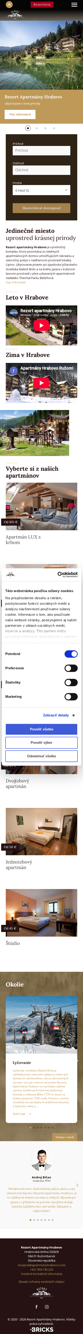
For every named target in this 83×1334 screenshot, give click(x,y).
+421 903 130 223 (41, 1269)
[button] (28, 128)
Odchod (18, 163)
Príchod (18, 144)
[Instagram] (46, 1306)
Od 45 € (10, 928)
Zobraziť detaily (56, 715)
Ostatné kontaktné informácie (41, 1274)
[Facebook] (36, 1306)
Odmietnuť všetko (41, 756)
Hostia (17, 183)
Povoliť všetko (41, 729)
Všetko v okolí (65, 1137)
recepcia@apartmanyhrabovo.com (41, 1265)
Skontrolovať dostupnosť (41, 208)
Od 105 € (11, 522)
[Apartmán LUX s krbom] (41, 506)
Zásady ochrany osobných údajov (41, 1282)
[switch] (71, 668)
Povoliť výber (41, 743)
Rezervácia (42, 4)
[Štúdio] (41, 913)
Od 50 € (10, 847)
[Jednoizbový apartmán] (41, 831)
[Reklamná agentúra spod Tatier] (41, 1329)
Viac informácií (20, 114)
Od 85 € (10, 766)
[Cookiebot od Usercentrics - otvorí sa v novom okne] (58, 575)
